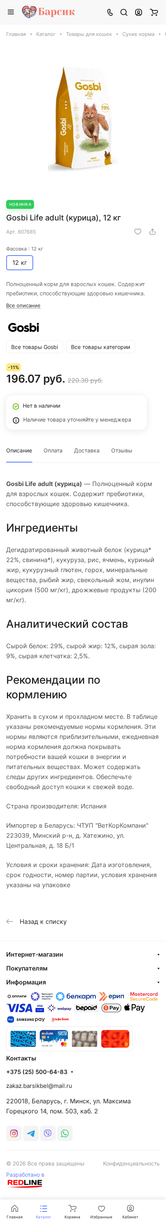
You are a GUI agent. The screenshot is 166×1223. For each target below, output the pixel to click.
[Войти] (138, 12)
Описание (19, 450)
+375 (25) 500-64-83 (37, 1072)
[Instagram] (14, 1133)
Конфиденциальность (131, 1163)
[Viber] (48, 1133)
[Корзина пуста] (154, 12)
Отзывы (121, 450)
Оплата (53, 450)
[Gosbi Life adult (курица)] (83, 118)
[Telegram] (31, 1133)
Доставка (87, 450)
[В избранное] (137, 231)
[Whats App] (65, 1133)
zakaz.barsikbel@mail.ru (39, 1085)
